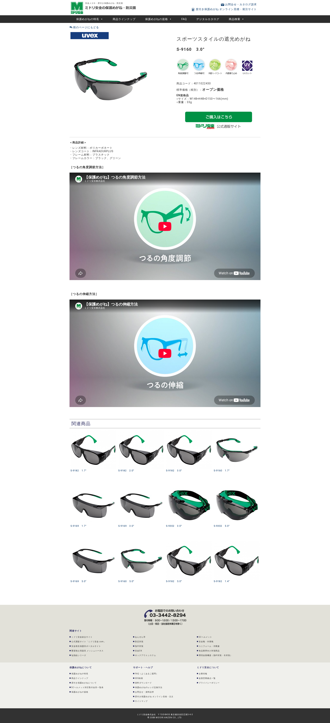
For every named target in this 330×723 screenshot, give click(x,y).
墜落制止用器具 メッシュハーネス (87, 651)
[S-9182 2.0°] (141, 431)
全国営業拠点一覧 (207, 678)
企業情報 (203, 674)
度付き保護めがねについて (84, 683)
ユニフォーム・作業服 (209, 646)
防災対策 (139, 642)
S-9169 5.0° (78, 581)
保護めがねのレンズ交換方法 (148, 687)
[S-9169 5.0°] (93, 542)
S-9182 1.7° (78, 470)
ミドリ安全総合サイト (81, 637)
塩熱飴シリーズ (78, 655)
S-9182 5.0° (174, 581)
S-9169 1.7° (78, 525)
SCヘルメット (205, 637)
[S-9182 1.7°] (93, 431)
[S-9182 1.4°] (237, 542)
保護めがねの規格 (156, 19)
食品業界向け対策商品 (209, 651)
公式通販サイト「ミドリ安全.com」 (88, 642)
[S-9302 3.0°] (189, 487)
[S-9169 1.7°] (93, 487)
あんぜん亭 (140, 637)
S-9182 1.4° (222, 581)
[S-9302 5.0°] (237, 487)
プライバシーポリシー (209, 683)
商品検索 (234, 19)
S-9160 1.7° (222, 470)
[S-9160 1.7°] (237, 431)
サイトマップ (141, 701)
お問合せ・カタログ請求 (240, 4)
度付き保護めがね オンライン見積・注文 (154, 697)
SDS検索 (139, 678)
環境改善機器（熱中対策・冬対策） (215, 655)
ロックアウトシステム (145, 655)
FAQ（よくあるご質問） (146, 674)
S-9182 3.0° (174, 470)
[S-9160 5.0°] (141, 542)
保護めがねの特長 (87, 19)
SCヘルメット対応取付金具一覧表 (87, 687)
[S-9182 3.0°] (189, 431)
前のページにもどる (85, 27)
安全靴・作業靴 (206, 642)
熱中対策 (139, 646)
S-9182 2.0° (126, 470)
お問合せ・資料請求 (144, 692)
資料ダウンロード (143, 683)
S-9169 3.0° (126, 525)
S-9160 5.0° (126, 581)
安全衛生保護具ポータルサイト (86, 646)
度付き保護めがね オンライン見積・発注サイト (226, 9)
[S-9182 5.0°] (189, 542)
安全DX (138, 651)
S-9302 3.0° (174, 525)
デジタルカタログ (207, 19)
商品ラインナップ (124, 19)
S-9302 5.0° (222, 525)
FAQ (184, 19)
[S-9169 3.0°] (141, 487)
